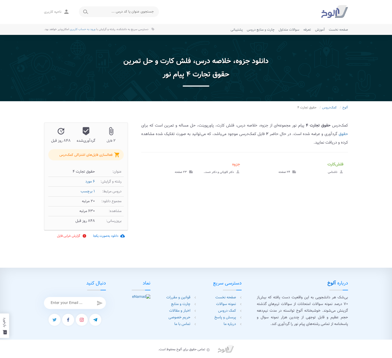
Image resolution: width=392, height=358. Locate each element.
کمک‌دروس (329, 107)
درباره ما (230, 324)
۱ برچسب (88, 191)
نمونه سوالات (226, 304)
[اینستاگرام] (82, 320)
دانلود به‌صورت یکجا (109, 235)
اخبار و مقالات (179, 311)
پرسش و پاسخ (225, 317)
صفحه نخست (338, 29)
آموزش (320, 29)
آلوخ (345, 107)
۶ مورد (90, 182)
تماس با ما (182, 324)
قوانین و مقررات (178, 297)
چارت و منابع (180, 304)
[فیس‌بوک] (68, 320)
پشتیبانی (237, 29)
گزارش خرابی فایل (72, 235)
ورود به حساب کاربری (82, 29)
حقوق (343, 134)
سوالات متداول (288, 29)
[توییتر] (55, 320)
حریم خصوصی (179, 317)
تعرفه (307, 29)
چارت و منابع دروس (261, 29)
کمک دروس (227, 311)
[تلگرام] (95, 320)
